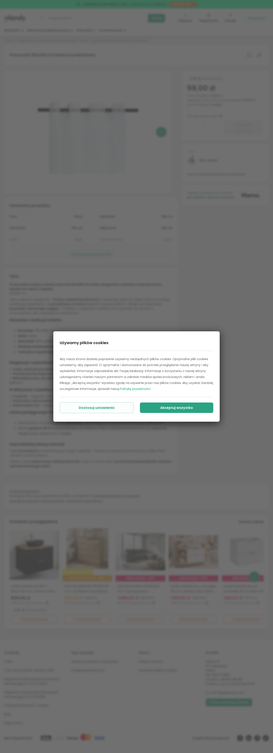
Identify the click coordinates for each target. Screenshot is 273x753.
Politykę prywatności (135, 389)
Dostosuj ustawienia (96, 407)
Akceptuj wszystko (176, 407)
